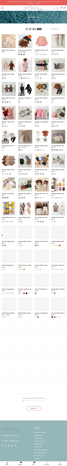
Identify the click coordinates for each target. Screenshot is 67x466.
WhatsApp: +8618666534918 (10, 441)
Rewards (36, 459)
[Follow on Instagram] (9, 446)
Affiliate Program (39, 456)
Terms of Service (39, 441)
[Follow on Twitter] (5, 446)
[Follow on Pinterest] (15, 446)
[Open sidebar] (2, 235)
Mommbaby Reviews (40, 453)
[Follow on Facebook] (2, 446)
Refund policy (38, 444)
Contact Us (37, 447)
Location (31, 3)
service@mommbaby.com (10, 436)
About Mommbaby (40, 432)
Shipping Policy (38, 435)
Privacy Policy (38, 438)
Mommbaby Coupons (41, 450)
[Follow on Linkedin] (12, 446)
